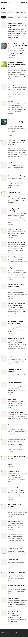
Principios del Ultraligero (14, 17)
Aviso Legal (16, 633)
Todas (3, 17)
